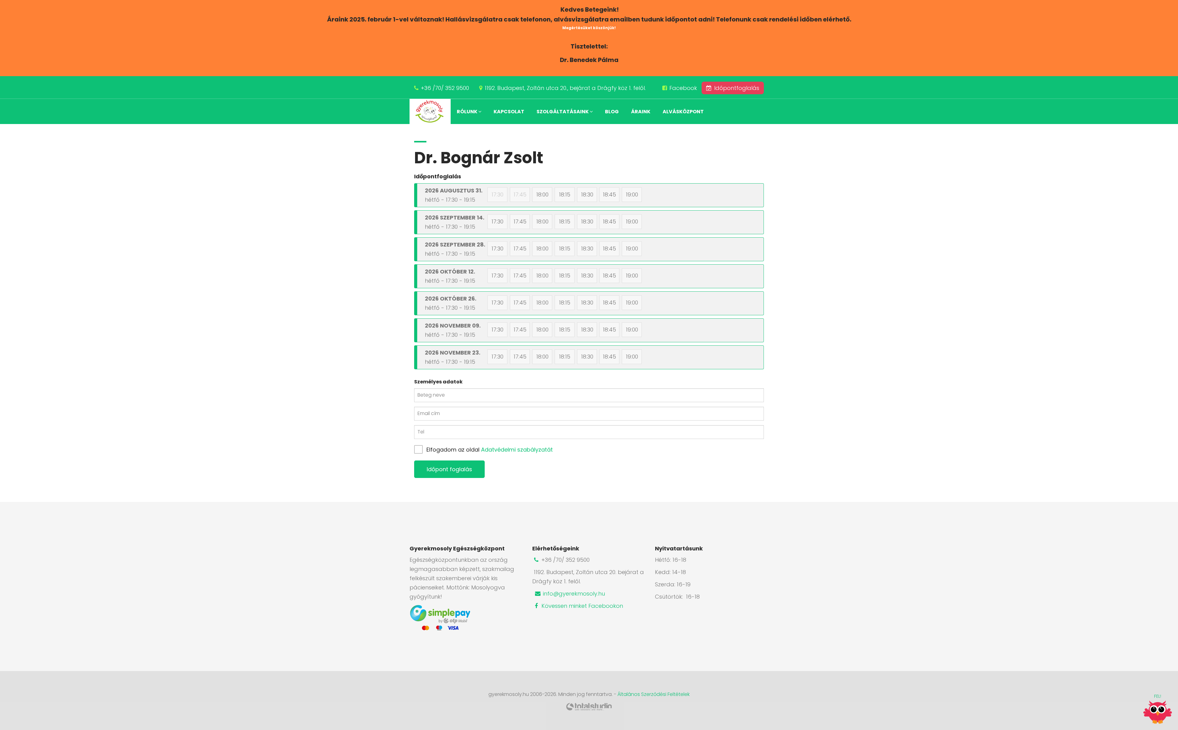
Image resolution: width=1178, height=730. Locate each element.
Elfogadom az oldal (489, 449)
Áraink (640, 111)
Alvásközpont (683, 111)
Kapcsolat (509, 111)
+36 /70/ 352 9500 (445, 88)
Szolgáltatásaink (563, 111)
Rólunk (467, 111)
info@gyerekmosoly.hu (573, 593)
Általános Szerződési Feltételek (654, 694)
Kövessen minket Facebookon (581, 606)
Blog (612, 111)
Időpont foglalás (449, 469)
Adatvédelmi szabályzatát (517, 449)
